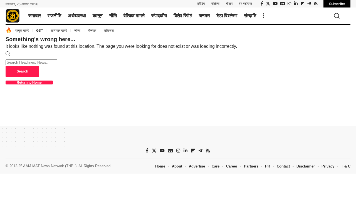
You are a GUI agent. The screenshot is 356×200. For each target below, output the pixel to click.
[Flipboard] (302, 3)
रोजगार (92, 30)
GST (39, 30)
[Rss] (315, 3)
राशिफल (109, 30)
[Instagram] (289, 3)
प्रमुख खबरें (22, 30)
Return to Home (29, 82)
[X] (267, 3)
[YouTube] (275, 3)
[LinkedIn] (296, 3)
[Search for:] (31, 62)
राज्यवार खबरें (59, 30)
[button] (263, 15)
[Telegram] (309, 3)
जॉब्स (77, 30)
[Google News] (282, 3)
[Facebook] (261, 3)
